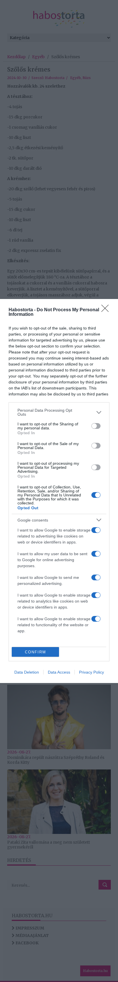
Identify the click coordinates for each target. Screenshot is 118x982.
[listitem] (59, 412)
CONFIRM (35, 652)
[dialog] (59, 491)
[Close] (106, 310)
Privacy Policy (91, 672)
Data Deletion (26, 672)
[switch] (96, 426)
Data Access (59, 672)
